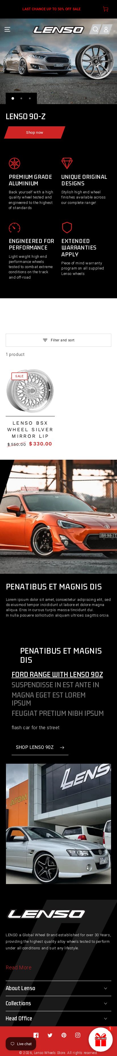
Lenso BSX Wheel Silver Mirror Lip (30, 429)
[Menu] (7, 29)
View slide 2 (21, 98)
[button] (95, 29)
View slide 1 (13, 98)
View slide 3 (30, 98)
